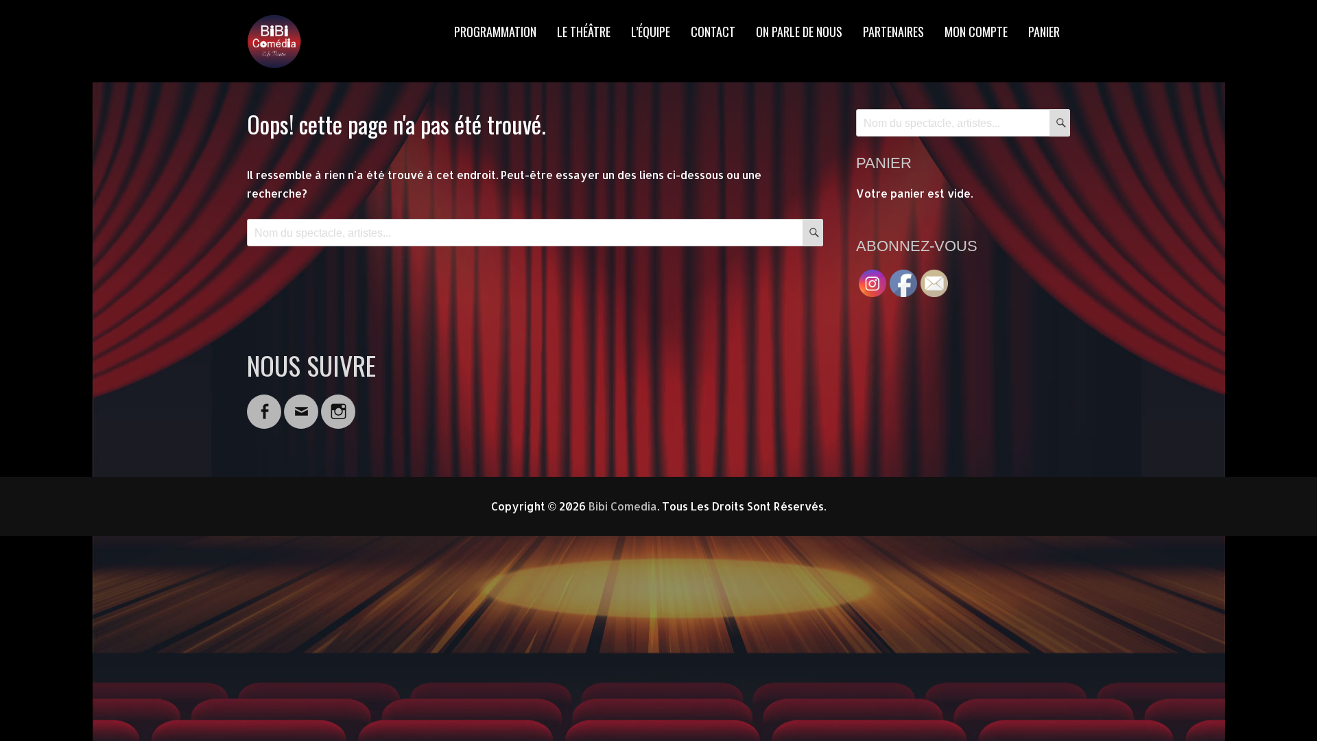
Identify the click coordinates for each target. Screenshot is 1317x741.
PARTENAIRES (893, 31)
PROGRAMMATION (495, 31)
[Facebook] (264, 403)
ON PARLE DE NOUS (799, 31)
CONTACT (713, 31)
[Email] (301, 403)
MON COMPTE (976, 31)
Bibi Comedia (623, 506)
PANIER (1044, 31)
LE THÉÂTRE (583, 31)
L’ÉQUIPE (650, 31)
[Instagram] (338, 403)
